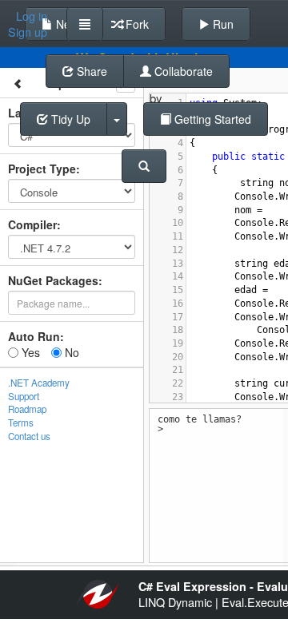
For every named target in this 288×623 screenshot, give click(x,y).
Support (23, 396)
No (70, 352)
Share (90, 71)
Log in (31, 16)
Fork (135, 24)
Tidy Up (69, 119)
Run (222, 24)
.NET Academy (39, 382)
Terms (21, 422)
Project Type (42, 169)
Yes (29, 352)
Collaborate (182, 71)
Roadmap (27, 409)
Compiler (32, 224)
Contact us (29, 436)
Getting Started (211, 119)
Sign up (27, 32)
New (65, 24)
